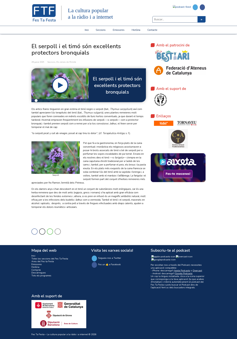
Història (136, 30)
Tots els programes (41, 275)
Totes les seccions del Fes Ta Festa (49, 258)
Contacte (152, 30)
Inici (87, 30)
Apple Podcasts (182, 270)
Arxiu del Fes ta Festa (42, 261)
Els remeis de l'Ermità (66, 62)
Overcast (197, 270)
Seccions (101, 30)
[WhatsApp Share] (50, 231)
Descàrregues (38, 272)
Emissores (118, 30)
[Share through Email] (58, 231)
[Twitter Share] (42, 231)
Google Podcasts (184, 273)
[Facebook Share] (34, 231)
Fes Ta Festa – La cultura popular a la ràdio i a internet (59, 334)
